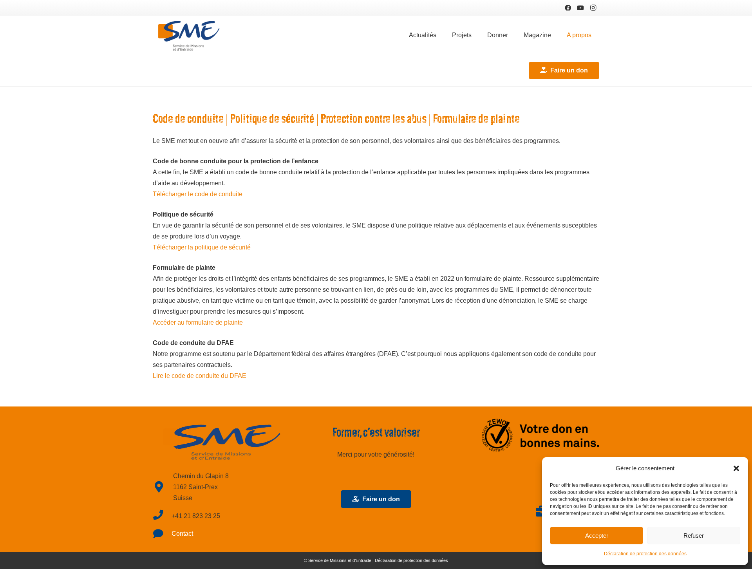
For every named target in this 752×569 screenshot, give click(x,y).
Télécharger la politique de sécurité (202, 247)
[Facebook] (568, 8)
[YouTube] (580, 8)
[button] (736, 468)
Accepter (596, 535)
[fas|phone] (162, 516)
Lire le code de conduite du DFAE (199, 375)
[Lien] (188, 35)
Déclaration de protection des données (645, 553)
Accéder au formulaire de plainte (198, 322)
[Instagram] (593, 8)
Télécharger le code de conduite (197, 194)
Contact (182, 533)
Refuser (693, 535)
